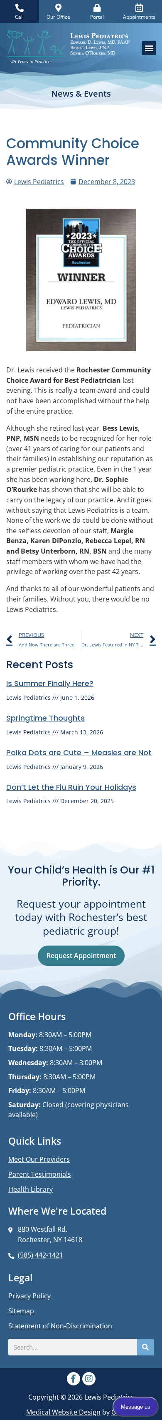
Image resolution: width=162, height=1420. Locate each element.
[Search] (145, 1347)
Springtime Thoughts (45, 718)
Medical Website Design (63, 1412)
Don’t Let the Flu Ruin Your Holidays (71, 787)
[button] (149, 48)
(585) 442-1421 (40, 1255)
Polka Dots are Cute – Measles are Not (79, 752)
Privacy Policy (29, 1296)
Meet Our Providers (39, 1159)
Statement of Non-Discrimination (60, 1326)
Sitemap (21, 1311)
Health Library (30, 1189)
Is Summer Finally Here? (49, 683)
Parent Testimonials (39, 1174)
